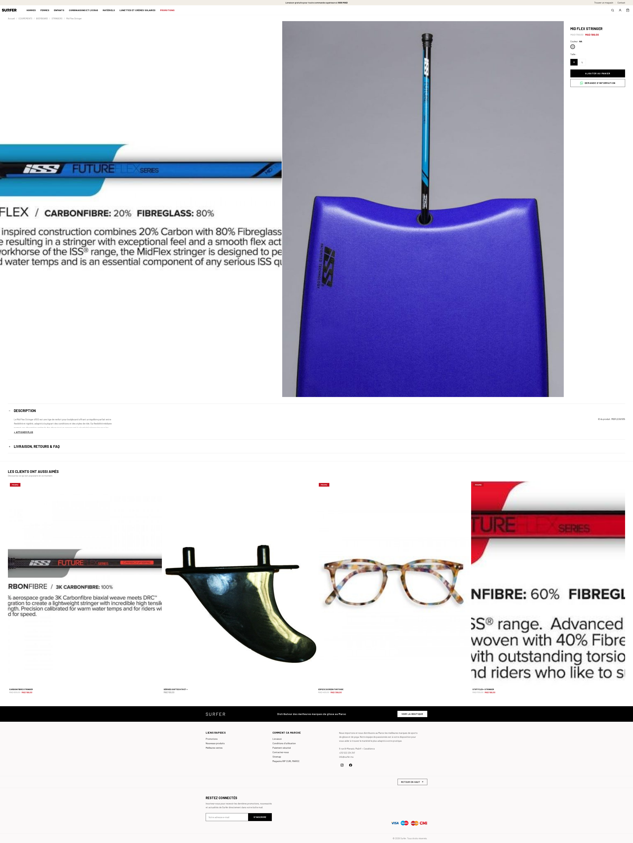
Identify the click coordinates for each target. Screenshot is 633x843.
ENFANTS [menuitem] (59, 10)
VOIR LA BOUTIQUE (412, 714)
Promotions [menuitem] (167, 10)
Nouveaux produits (215, 743)
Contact (621, 3)
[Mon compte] (620, 10)
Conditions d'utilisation (284, 743)
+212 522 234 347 (347, 752)
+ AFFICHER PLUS (23, 432)
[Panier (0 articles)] (627, 10)
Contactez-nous (280, 752)
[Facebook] (351, 765)
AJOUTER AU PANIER (597, 73)
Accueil (11, 18)
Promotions (212, 738)
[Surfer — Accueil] (12, 10)
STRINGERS (57, 18)
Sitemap (276, 756)
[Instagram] (342, 765)
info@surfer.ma (346, 757)
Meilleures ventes (214, 747)
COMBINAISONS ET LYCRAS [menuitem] (83, 10)
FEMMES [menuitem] (44, 10)
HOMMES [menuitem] (31, 10)
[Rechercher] (612, 10)
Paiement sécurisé (281, 747)
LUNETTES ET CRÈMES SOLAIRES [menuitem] (137, 10)
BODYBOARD (42, 18)
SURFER (216, 714)
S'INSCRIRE (260, 817)
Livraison (277, 738)
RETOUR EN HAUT (410, 782)
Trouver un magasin (603, 3)
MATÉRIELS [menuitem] (109, 10)
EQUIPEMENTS (25, 18)
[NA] (572, 46)
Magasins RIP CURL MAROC (286, 761)
